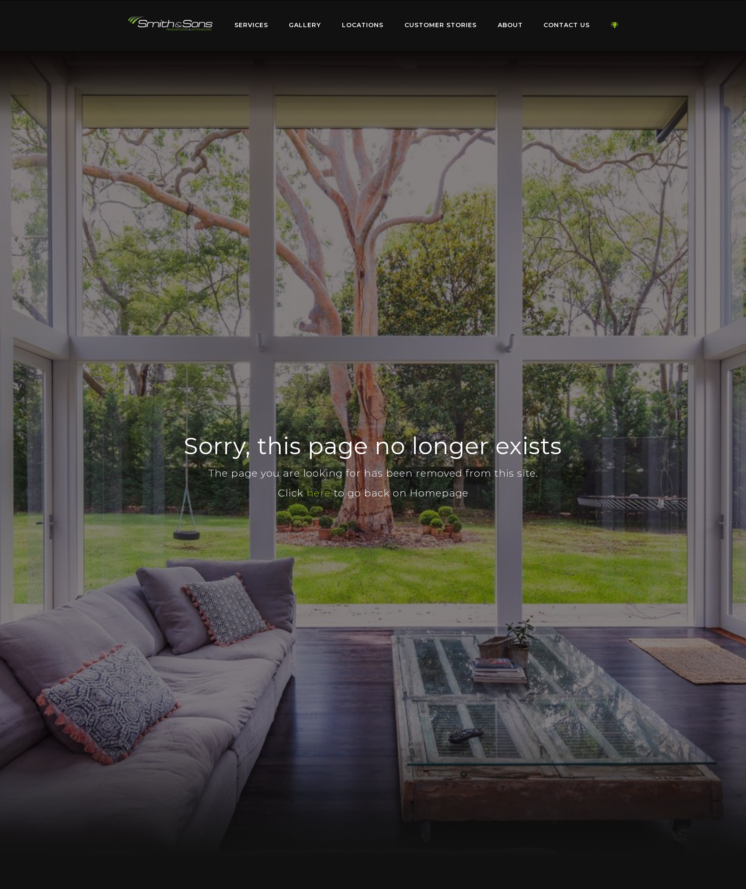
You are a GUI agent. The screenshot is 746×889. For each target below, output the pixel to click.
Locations (362, 25)
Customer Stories (441, 25)
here (319, 493)
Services (251, 25)
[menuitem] (170, 25)
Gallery (305, 25)
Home (170, 23)
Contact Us (567, 25)
